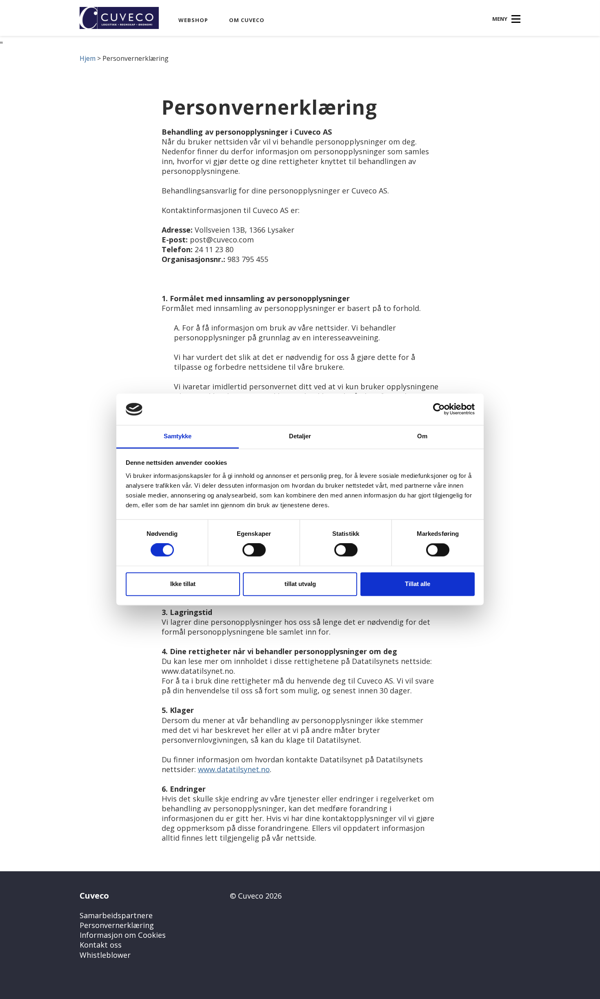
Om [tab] (422, 436)
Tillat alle (417, 583)
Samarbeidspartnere (116, 915)
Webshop (193, 20)
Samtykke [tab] (178, 436)
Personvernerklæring (117, 925)
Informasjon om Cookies (123, 935)
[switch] (254, 550)
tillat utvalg (300, 583)
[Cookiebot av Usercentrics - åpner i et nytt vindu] (439, 409)
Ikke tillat (183, 583)
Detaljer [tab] (300, 436)
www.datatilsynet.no (234, 769)
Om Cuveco (246, 20)
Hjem (88, 58)
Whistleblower (105, 955)
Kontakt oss (101, 945)
